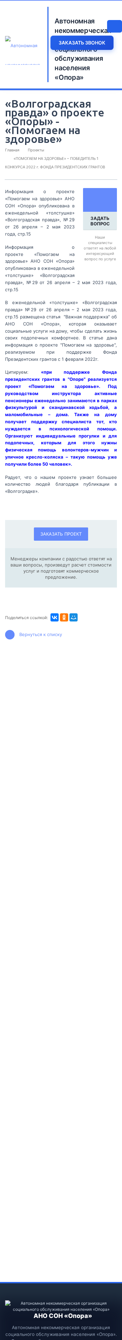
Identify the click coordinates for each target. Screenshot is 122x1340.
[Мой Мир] (73, 617)
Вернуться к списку (40, 634)
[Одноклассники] (64, 617)
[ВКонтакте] (54, 617)
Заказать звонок (82, 42)
